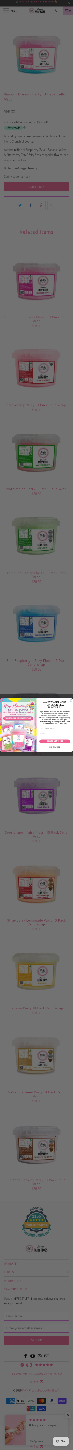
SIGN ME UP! (54, 741)
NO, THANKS (54, 747)
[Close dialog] (71, 700)
